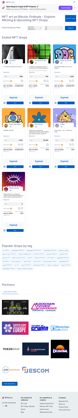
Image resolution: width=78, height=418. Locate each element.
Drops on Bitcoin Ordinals (24, 268)
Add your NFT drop (46, 406)
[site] (19, 144)
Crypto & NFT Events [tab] (10, 292)
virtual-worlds (49, 261)
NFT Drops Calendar (28, 406)
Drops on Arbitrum (53, 265)
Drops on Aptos (63, 250)
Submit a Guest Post (46, 403)
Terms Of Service (64, 410)
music (26, 265)
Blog (22, 412)
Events (23, 409)
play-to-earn (9, 254)
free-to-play (16, 261)
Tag (46, 27)
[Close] (74, 7)
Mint (15, 103)
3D (6, 261)
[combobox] (32, 29)
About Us (62, 404)
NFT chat (24, 403)
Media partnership (46, 412)
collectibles (18, 250)
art (10, 63)
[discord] (47, 81)
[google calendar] (4, 103)
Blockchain (31, 27)
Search (70, 28)
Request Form (63, 401)
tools (27, 261)
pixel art (52, 254)
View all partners (9, 384)
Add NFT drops (70, 18)
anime (7, 265)
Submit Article (65, 8)
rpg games (63, 257)
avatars (64, 254)
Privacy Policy (63, 407)
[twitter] (22, 81)
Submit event (44, 409)
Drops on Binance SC (25, 254)
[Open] (40, 28)
